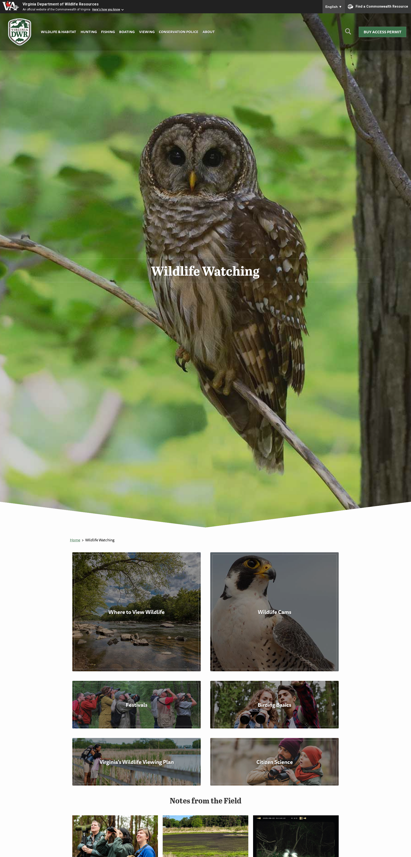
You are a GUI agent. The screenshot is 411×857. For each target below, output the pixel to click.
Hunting (89, 32)
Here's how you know (106, 9)
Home (75, 540)
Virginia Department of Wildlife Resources (61, 4)
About (209, 32)
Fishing (108, 32)
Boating (127, 32)
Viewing (147, 32)
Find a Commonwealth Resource (382, 6)
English (333, 7)
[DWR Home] (20, 32)
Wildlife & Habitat (58, 32)
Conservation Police (178, 32)
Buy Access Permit (382, 32)
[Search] (348, 33)
